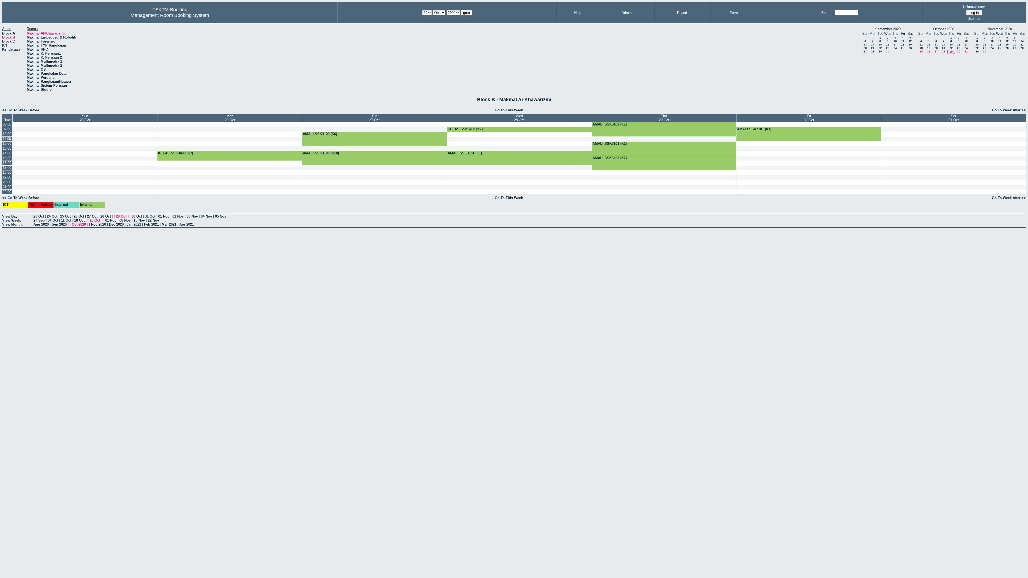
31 (966, 51)
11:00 (7, 139)
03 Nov (192, 216)
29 (880, 51)
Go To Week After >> (1009, 110)
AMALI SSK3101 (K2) (609, 144)
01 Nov (163, 216)
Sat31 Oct (953, 118)
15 (880, 44)
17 (895, 44)
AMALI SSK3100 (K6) (320, 134)
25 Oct (65, 216)
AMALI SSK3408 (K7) (609, 158)
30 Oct (136, 216)
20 (865, 48)
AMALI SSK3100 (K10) (321, 153)
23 (887, 48)
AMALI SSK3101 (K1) (754, 129)
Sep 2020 (59, 224)
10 (895, 41)
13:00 (7, 148)
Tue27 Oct (374, 118)
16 (887, 44)
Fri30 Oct (809, 118)
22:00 (7, 192)
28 (872, 51)
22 (880, 48)
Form (734, 13)
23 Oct (38, 216)
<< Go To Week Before (20, 110)
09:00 (7, 129)
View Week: (11, 220)
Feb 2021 (151, 224)
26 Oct (79, 216)
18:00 (7, 172)
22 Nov (153, 220)
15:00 (7, 158)
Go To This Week (509, 110)
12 (910, 41)
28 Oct (105, 216)
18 (902, 44)
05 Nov (220, 216)
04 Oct (53, 220)
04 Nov (206, 216)
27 (865, 51)
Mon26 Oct (230, 118)
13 (865, 44)
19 (910, 44)
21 (872, 48)
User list (973, 19)
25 (902, 48)
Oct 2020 (79, 224)
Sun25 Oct (85, 118)
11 (902, 41)
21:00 (7, 187)
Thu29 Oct (664, 118)
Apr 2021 (186, 224)
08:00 (7, 124)
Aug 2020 (41, 224)
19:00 (7, 177)
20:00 (7, 182)
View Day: (10, 216)
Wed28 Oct (519, 118)
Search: (827, 13)
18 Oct (79, 220)
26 (910, 48)
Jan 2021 (134, 224)
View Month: (12, 224)
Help (577, 13)
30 (887, 51)
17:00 (7, 168)
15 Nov (139, 220)
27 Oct (92, 216)
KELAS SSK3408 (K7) (465, 129)
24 (895, 48)
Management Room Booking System (170, 15)
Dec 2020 (116, 224)
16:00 (7, 163)
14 (872, 44)
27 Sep (39, 220)
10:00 (7, 134)
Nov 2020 (98, 224)
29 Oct (121, 216)
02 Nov (178, 216)
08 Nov (125, 220)
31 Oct (150, 216)
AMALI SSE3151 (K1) (465, 153)
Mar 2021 (169, 224)
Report (682, 13)
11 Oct (66, 220)
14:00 (7, 153)
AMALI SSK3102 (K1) (609, 124)
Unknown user (974, 7)
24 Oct (52, 216)
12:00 (7, 144)
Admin (627, 13)
